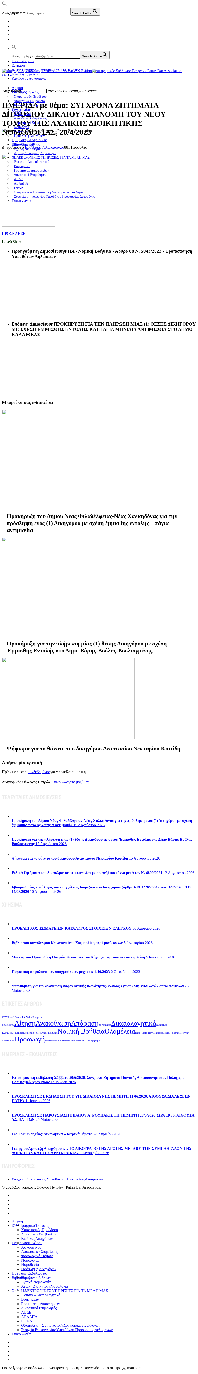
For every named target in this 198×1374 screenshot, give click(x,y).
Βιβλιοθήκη (21, 1278)
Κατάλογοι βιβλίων (36, 1278)
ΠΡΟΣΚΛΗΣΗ (14, 233)
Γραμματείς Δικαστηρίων (40, 1304)
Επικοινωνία (21, 201)
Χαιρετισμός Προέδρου (39, 1230)
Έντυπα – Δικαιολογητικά (40, 1295)
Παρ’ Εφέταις (173, 1032)
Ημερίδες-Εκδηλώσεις (29, 140)
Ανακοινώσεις (32, 1243)
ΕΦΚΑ (26, 1321)
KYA (4, 1017)
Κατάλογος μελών (25, 74)
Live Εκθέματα (23, 61)
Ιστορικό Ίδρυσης (35, 1225)
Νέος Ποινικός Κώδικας (44, 1032)
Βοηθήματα (105, 1024)
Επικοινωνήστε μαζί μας (70, 782)
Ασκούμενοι (31, 1247)
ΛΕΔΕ (26, 1312)
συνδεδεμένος (39, 772)
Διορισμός (16, 1032)
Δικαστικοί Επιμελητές (30, 175)
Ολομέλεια (120, 1031)
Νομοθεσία (30, 1265)
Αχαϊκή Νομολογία (36, 1282)
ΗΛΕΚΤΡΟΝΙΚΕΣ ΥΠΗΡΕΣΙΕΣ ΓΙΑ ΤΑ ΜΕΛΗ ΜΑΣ (52, 157)
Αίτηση (24, 1023)
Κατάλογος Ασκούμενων (30, 78)
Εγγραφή (18, 65)
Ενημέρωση (21, 1243)
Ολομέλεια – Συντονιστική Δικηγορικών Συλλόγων (60, 1325)
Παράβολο (160, 1032)
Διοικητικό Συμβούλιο (38, 1234)
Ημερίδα (26, 1032)
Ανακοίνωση (53, 1023)
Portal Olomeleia (16, 1017)
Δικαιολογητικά (133, 1023)
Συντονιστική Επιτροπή (57, 1040)
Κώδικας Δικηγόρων (37, 1238)
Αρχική (17, 88)
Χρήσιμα (95, 1040)
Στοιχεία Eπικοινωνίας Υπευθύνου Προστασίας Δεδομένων (54, 196)
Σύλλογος (19, 1225)
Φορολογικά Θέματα (37, 1256)
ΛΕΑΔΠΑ (29, 1317)
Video (29, 1017)
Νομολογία (30, 1260)
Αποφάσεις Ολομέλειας (39, 1251)
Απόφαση (85, 1023)
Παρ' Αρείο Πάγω (144, 1032)
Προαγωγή (30, 1039)
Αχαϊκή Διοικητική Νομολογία (44, 1286)
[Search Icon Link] (14, 49)
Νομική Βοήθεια (81, 1031)
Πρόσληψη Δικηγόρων (29, 136)
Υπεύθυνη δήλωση (80, 1040)
